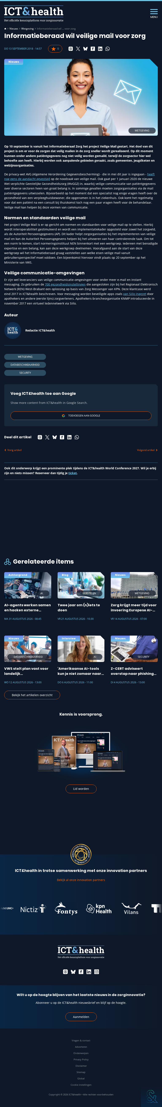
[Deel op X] (78, 49)
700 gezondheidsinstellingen (65, 284)
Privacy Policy (81, 1059)
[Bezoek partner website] (24, 908)
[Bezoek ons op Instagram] (96, 971)
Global (81, 1078)
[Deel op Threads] (71, 49)
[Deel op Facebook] (93, 49)
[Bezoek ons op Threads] (65, 971)
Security (25, 373)
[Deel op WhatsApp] (107, 49)
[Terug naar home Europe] (33, 13)
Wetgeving (27, 28)
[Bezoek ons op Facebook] (81, 971)
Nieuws (13, 28)
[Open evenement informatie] (151, 1096)
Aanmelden (81, 1017)
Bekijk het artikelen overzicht (32, 695)
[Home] (5, 29)
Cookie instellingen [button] (81, 1084)
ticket (72, 473)
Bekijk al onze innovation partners (81, 880)
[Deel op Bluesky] (85, 49)
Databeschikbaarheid (25, 365)
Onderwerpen (81, 1053)
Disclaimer (81, 1065)
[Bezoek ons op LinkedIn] (88, 971)
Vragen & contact (81, 1040)
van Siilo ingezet (134, 294)
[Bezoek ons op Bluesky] (73, 971)
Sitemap (81, 1072)
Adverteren (81, 1046)
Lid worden (81, 789)
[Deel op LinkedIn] (100, 49)
